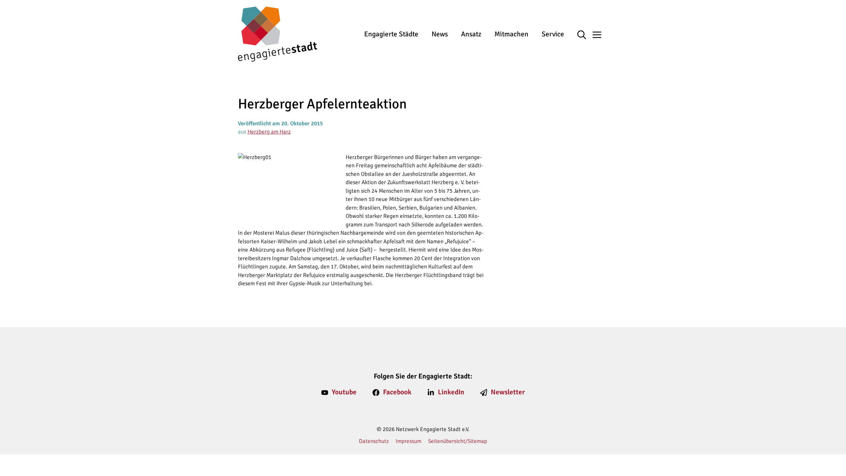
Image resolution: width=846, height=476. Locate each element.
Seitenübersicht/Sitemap (457, 441)
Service (553, 34)
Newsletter (508, 392)
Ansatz (471, 34)
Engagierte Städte (391, 34)
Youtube (344, 392)
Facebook (397, 392)
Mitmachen (511, 34)
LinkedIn (451, 392)
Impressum (408, 441)
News (440, 34)
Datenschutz (374, 441)
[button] (585, 35)
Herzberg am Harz (269, 131)
